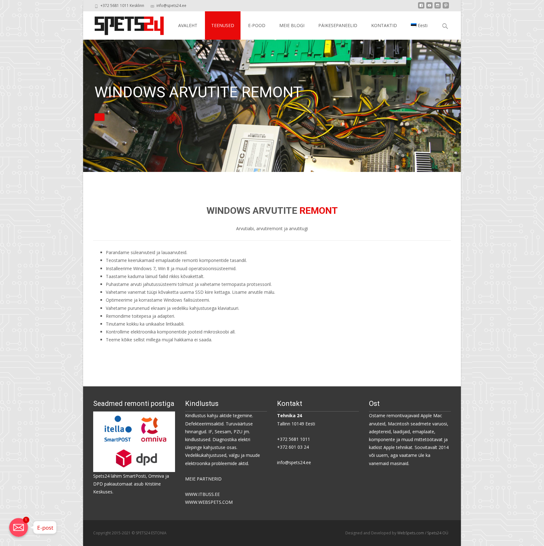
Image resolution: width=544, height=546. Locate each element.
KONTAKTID (384, 25)
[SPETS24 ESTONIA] (124, 24)
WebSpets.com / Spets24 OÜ (422, 533)
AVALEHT (187, 25)
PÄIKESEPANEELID (337, 25)
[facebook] (421, 8)
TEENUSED (222, 25)
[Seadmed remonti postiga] (134, 441)
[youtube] (429, 8)
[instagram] (437, 8)
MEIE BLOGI (291, 25)
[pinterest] (446, 8)
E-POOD (256, 25)
